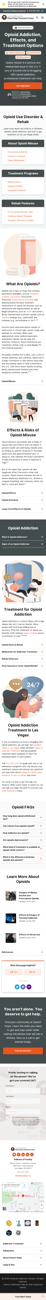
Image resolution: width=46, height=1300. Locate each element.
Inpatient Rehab (15, 186)
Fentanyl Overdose (16, 156)
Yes (15, 972)
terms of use (16, 1119)
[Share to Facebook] (23, 986)
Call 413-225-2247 (23, 1051)
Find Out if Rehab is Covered (14, 11)
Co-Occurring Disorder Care (20, 212)
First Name (10, 1086)
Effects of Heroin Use (29, 934)
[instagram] (27, 1154)
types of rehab (30, 633)
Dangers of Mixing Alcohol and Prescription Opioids (29, 895)
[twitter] (18, 1154)
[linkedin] (23, 1154)
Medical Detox (14, 182)
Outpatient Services (17, 190)
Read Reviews (35, 53)
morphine (34, 294)
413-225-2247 (34, 11)
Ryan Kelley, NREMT (29, 96)
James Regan (25, 92)
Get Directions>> (23, 1176)
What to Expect (24, 57)
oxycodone (15, 296)
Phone (8, 1107)
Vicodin (29, 299)
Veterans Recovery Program (20, 220)
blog (32, 1154)
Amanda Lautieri (25, 94)
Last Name (9, 1096)
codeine (5, 296)
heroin (29, 311)
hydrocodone (18, 299)
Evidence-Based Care (16, 53)
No (34, 972)
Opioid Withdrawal (16, 160)
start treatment (9, 791)
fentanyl (5, 317)
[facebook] (14, 1154)
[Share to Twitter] (17, 986)
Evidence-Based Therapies (20, 216)
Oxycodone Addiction (18, 152)
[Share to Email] (28, 986)
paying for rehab (28, 772)
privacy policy (30, 1119)
